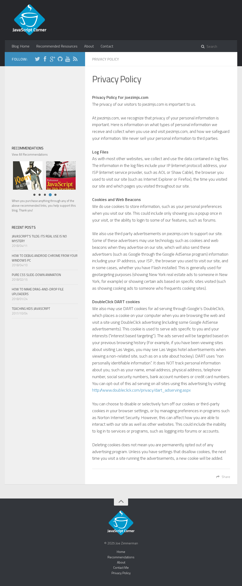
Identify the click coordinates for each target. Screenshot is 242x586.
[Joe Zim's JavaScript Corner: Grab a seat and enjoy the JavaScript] (29, 20)
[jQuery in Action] (26, 175)
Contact (107, 46)
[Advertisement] (44, 102)
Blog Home (21, 46)
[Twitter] (37, 59)
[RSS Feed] (75, 59)
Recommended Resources (57, 46)
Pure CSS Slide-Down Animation (36, 274)
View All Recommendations (30, 154)
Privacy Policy (121, 572)
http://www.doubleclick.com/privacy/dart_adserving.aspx (141, 390)
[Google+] (52, 59)
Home (121, 551)
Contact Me (121, 567)
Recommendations (121, 557)
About (89, 46)
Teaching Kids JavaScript (31, 308)
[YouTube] (67, 59)
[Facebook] (45, 59)
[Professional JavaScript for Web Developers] (59, 175)
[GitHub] (60, 59)
